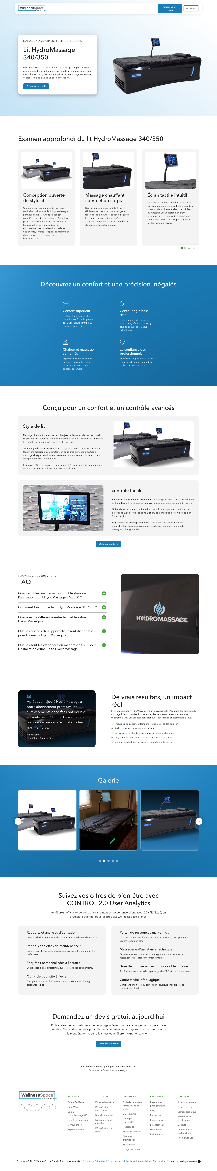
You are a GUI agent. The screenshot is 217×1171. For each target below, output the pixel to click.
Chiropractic (129, 1113)
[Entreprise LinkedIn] (21, 1107)
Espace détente (76, 1129)
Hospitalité (128, 1126)
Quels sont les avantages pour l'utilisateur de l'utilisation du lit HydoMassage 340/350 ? (52, 595)
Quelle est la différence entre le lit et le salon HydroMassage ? (52, 619)
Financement (157, 1124)
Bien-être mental (104, 1115)
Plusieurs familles (132, 1131)
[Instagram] (44, 1107)
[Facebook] (37, 1107)
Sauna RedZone (76, 1102)
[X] (29, 1107)
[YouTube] (52, 1107)
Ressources (189, 248)
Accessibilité (144, 1161)
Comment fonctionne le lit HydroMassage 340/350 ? (57, 607)
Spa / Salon (129, 1144)
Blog (152, 1110)
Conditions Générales (94, 1161)
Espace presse (185, 1107)
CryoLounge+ (75, 1124)
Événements (156, 1134)
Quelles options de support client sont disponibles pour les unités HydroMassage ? (56, 633)
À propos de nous (187, 1102)
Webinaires (156, 1129)
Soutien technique (187, 1111)
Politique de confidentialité (121, 1161)
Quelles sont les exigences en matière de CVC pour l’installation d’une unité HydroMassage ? (57, 647)
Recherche (155, 1115)
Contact (182, 1124)
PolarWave (73, 1107)
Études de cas (157, 1120)
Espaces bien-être (104, 1102)
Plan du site (159, 1161)
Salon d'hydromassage (115, 1070)
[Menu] (187, 8)
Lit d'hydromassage (78, 1120)
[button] (62, 595)
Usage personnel (131, 1149)
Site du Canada (185, 1137)
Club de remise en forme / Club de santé (132, 1105)
